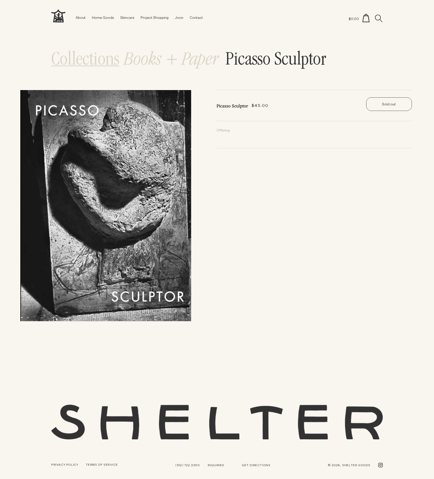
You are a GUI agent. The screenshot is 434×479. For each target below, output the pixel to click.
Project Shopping (155, 17)
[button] (366, 18)
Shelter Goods (356, 465)
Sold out (389, 104)
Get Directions (256, 465)
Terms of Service (102, 464)
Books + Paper (171, 60)
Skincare (127, 17)
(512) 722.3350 (187, 465)
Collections (85, 60)
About (81, 17)
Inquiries (216, 465)
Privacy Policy (64, 464)
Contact (196, 17)
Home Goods (103, 17)
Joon (179, 17)
